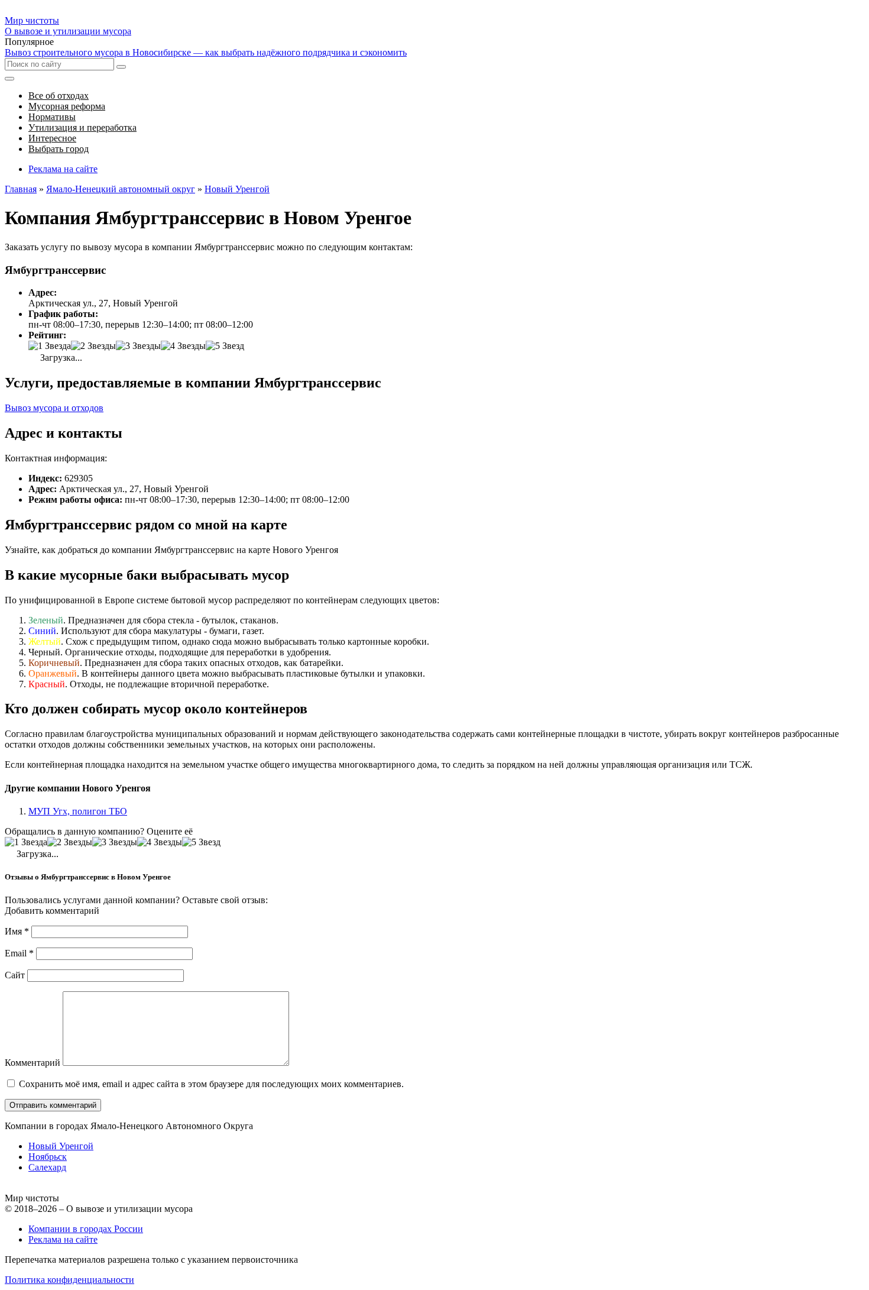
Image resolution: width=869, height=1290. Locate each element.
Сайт (15, 975)
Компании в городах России (85, 1229)
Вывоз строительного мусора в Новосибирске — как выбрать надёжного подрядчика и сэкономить (206, 52)
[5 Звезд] (225, 346)
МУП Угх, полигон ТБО (77, 811)
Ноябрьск (47, 1157)
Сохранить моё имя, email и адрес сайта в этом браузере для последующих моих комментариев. (211, 1084)
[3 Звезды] (138, 346)
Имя (17, 931)
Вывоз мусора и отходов (54, 408)
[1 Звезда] (49, 346)
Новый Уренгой (60, 1146)
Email (19, 953)
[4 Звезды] (183, 346)
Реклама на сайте (63, 169)
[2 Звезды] (93, 346)
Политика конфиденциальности (69, 1280)
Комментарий (32, 1063)
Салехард (47, 1167)
